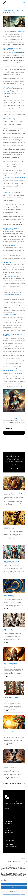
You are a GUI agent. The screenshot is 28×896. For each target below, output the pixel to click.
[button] (26, 861)
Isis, (12, 52)
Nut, (17, 91)
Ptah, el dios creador (8, 629)
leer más (6, 505)
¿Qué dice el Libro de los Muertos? (11, 697)
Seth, (18, 52)
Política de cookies (6, 894)
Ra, (10, 121)
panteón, (4, 37)
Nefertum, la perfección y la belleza (11, 561)
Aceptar (14, 884)
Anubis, (18, 107)
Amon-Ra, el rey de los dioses (10, 663)
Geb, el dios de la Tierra (9, 527)
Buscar (23, 858)
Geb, (8, 91)
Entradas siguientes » (20, 783)
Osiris (14, 52)
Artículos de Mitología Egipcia (9, 12)
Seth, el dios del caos (8, 765)
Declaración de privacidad (15, 894)
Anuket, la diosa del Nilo (9, 731)
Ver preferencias (14, 891)
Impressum (23, 894)
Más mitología (14, 468)
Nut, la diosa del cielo (8, 595)
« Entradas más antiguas (8, 783)
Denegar (14, 887)
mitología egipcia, (21, 31)
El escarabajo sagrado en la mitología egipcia (14, 493)
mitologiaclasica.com (5, 863)
